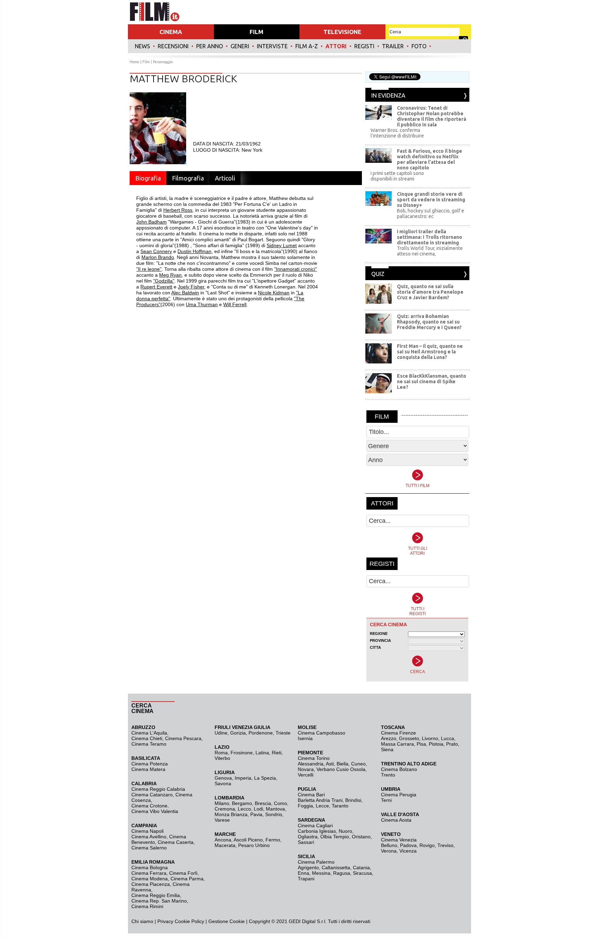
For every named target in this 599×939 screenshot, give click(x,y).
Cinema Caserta (175, 842)
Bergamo (242, 803)
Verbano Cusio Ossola (340, 769)
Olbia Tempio (334, 836)
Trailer (393, 46)
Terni (386, 800)
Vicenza (408, 851)
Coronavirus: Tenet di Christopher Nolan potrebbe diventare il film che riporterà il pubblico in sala (431, 116)
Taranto (340, 805)
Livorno (430, 738)
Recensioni (173, 46)
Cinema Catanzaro (152, 794)
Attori (336, 46)
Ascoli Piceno (248, 839)
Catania (361, 867)
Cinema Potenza (149, 763)
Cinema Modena (149, 878)
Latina (262, 752)
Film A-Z (306, 46)
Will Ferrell (234, 304)
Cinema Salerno (149, 847)
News (142, 46)
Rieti (276, 752)
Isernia (305, 738)
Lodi (258, 809)
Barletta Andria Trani (320, 800)
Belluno (389, 845)
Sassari (306, 842)
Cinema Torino (314, 758)
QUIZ (377, 274)
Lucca (447, 738)
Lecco (244, 809)
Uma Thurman (202, 304)
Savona (223, 783)
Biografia (148, 178)
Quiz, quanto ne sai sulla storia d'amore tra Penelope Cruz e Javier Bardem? (430, 292)
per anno (209, 46)
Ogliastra (308, 836)
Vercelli (305, 775)
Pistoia (436, 744)
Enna (303, 873)
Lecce (322, 805)
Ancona (223, 839)
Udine (221, 733)
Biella (342, 763)
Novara (306, 769)
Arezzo (388, 738)
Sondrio (273, 814)
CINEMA (170, 31)
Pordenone (261, 733)
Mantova (275, 809)
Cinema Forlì (183, 873)
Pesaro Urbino (254, 845)
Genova (223, 778)
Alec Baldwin (185, 292)
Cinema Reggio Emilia (155, 895)
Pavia (256, 814)
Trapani (306, 878)
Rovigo (427, 845)
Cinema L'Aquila (149, 733)
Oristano (361, 836)
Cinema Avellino (148, 836)
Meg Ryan (170, 275)
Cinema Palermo (316, 862)
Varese (222, 820)
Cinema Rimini (147, 906)
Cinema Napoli (147, 831)
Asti (330, 763)
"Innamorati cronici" (295, 269)
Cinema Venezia (399, 839)
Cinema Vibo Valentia (154, 811)
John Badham (151, 222)
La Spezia (265, 778)
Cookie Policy (188, 921)
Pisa (421, 744)
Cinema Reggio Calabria (158, 789)
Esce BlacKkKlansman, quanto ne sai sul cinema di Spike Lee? (431, 381)
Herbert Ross (177, 210)
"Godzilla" (163, 281)
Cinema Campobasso (321, 733)
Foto (418, 46)
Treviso (445, 845)
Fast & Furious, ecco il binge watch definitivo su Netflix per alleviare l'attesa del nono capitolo (429, 159)
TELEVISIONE (342, 31)
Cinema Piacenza (150, 884)
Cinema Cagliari (315, 825)
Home (134, 62)
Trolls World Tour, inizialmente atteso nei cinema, (430, 251)
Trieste (283, 733)
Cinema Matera (148, 769)
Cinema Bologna (149, 867)
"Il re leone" (149, 269)
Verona (389, 851)
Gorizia (238, 733)
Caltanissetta (336, 867)
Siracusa (362, 873)
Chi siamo (142, 921)
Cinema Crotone (149, 805)
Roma (221, 752)
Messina (321, 873)
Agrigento (308, 867)
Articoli (225, 178)
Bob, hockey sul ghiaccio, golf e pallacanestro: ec (430, 213)
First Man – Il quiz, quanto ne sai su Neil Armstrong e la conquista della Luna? (430, 351)
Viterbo (222, 758)
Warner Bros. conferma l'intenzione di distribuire (397, 133)
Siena (387, 749)
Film (146, 62)
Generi (240, 46)
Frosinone (242, 752)
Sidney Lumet (282, 245)
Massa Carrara (397, 744)
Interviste (272, 46)
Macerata (225, 845)
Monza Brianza (231, 814)
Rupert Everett (156, 287)
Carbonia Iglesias (317, 831)
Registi (364, 46)
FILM (256, 31)
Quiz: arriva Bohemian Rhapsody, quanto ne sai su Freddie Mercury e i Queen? (429, 321)
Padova (408, 845)
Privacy (165, 921)
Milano (222, 803)
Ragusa (341, 873)
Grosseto (409, 738)
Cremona (225, 809)
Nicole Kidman (273, 292)
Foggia (305, 805)
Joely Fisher (191, 287)
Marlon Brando (157, 257)
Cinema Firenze (398, 733)
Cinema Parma (187, 878)
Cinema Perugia (398, 794)
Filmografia (188, 178)
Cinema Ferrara (148, 873)
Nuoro (345, 831)
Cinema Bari (311, 794)
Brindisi (353, 800)
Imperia (243, 778)
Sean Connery (156, 251)
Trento (388, 775)
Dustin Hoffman (194, 251)
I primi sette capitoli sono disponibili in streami (397, 176)
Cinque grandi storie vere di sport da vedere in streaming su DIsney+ (431, 199)
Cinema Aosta (396, 820)
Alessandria (310, 763)
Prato (452, 744)
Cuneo (358, 763)
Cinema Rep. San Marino (159, 901)
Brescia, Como (271, 803)
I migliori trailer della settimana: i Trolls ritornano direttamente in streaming (429, 237)
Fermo (273, 839)
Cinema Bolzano (399, 769)
